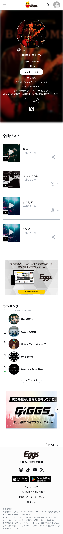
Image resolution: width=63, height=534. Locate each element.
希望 (25, 149)
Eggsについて (31, 487)
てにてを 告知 (30, 175)
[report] (24, 50)
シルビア (28, 202)
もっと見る (31, 101)
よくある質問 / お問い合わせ (31, 491)
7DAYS (27, 229)
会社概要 (31, 501)
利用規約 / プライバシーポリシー (31, 496)
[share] (19, 50)
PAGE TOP (54, 444)
